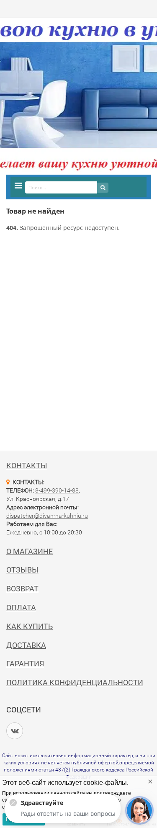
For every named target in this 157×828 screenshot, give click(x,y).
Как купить (29, 626)
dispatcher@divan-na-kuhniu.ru (47, 515)
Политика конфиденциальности (74, 682)
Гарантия (25, 663)
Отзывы (22, 569)
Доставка (26, 645)
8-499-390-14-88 (57, 490)
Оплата (21, 607)
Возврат (22, 588)
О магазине (29, 551)
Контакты (26, 465)
